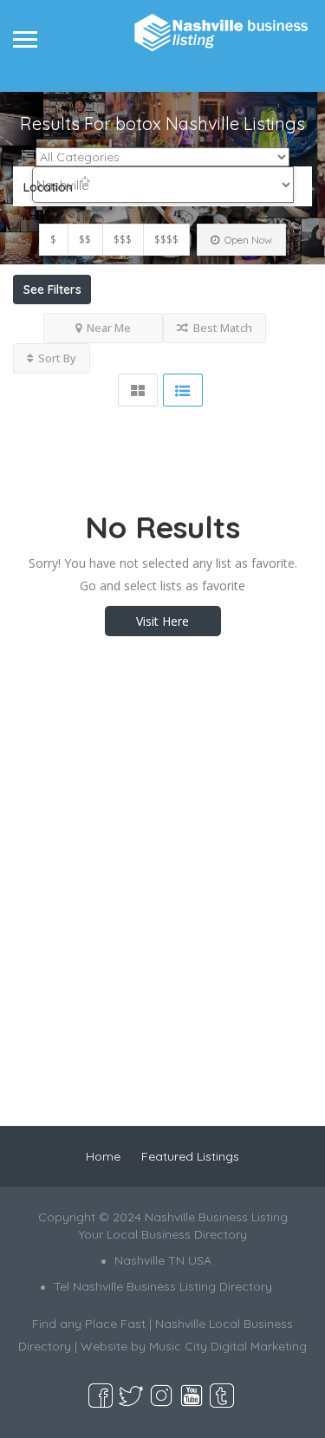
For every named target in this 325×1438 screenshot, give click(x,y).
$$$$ (166, 239)
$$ (85, 239)
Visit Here (162, 621)
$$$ (123, 239)
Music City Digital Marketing (228, 1346)
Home (103, 1156)
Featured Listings (190, 1156)
